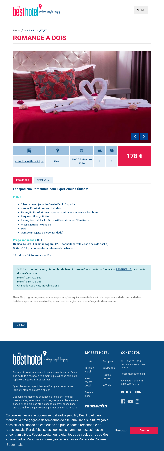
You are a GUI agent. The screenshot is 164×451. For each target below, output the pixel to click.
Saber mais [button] (14, 444)
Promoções (19, 30)
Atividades (109, 368)
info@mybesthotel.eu (133, 373)
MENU (141, 10)
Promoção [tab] (22, 180)
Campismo (109, 361)
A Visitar (107, 385)
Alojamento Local (88, 382)
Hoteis (88, 361)
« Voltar (20, 325)
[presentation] (135, 136)
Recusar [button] (121, 430)
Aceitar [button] (144, 430)
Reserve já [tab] (43, 180)
